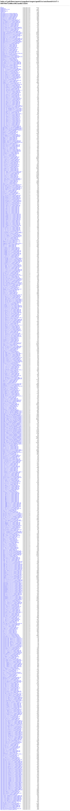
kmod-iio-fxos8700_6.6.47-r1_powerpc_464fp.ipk (10, 262)
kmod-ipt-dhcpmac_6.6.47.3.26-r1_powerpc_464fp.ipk (11, 306)
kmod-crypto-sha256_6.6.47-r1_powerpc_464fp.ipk (10, 120)
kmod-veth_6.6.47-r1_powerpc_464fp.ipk (8, 754)
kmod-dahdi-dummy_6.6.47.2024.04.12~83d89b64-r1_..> (11, 127)
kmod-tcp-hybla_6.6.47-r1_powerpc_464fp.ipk (9, 668)
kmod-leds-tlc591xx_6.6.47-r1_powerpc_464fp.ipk (10, 355)
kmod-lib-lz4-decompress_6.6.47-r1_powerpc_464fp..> (11, 369)
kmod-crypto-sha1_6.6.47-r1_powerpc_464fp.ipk (10, 119)
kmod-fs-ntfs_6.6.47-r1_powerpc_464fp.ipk (9, 177)
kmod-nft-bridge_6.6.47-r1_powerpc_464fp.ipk (9, 479)
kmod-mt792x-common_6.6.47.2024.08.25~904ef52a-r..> (11, 440)
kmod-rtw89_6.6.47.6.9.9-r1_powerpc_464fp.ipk (10, 600)
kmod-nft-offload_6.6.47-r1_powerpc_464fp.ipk (10, 486)
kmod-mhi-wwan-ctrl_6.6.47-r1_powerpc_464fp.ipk (10, 400)
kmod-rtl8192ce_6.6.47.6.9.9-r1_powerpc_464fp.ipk (10, 571)
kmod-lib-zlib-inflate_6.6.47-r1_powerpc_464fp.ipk (11, 378)
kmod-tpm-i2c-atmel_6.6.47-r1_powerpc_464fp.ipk (10, 672)
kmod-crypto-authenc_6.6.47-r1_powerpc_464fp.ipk (10, 86)
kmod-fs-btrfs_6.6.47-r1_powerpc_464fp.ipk (9, 157)
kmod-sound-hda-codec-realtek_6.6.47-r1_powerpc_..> (11, 644)
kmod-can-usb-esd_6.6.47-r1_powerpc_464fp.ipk (10, 76)
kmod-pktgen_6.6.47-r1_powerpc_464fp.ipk (9, 533)
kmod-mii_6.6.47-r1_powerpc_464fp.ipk (8, 402)
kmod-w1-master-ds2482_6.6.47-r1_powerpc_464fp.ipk (11, 795)
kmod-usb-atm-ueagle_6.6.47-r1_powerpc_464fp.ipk (10, 682)
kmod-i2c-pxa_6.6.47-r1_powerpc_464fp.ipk (9, 238)
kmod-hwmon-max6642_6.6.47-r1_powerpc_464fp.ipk (10, 215)
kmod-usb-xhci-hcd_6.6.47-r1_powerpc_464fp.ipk (10, 746)
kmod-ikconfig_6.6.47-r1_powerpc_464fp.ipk (9, 272)
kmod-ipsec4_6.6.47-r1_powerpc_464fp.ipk (9, 292)
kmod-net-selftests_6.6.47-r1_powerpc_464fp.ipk (10, 455)
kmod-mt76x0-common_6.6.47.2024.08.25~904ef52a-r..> (11, 423)
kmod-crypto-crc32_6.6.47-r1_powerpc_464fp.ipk (10, 91)
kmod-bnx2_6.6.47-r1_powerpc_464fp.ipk (8, 58)
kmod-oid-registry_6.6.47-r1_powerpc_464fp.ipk (10, 512)
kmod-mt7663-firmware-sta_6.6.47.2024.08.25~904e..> (11, 419)
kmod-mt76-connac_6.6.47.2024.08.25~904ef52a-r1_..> (11, 410)
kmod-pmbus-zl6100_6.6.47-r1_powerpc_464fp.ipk (10, 535)
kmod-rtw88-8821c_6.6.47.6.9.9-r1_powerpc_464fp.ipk (11, 585)
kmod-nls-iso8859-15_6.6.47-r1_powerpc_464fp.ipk (10, 503)
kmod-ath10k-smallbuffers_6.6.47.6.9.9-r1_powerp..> (11, 33)
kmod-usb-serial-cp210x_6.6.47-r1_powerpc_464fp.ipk (11, 723)
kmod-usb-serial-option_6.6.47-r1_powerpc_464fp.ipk (11, 732)
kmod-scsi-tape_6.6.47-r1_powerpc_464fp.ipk (9, 620)
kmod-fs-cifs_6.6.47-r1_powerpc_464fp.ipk (9, 158)
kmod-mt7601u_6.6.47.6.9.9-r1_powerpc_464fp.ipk (10, 413)
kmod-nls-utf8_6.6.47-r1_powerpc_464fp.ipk (9, 509)
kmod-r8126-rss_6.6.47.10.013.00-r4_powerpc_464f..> (11, 553)
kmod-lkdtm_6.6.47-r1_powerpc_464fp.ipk (8, 381)
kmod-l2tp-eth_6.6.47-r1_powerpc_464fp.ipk (9, 348)
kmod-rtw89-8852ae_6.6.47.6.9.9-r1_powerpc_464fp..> (11, 597)
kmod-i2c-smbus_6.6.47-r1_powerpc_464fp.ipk (9, 239)
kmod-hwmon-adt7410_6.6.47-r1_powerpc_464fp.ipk (10, 197)
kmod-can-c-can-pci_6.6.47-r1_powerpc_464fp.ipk (10, 68)
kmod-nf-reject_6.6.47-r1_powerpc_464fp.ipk (9, 474)
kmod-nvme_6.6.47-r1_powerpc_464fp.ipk (8, 510)
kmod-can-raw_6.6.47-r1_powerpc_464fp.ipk (9, 72)
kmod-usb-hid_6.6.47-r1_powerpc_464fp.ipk (9, 692)
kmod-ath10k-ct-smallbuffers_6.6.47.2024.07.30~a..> (11, 32)
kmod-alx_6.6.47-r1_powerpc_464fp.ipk (8, 18)
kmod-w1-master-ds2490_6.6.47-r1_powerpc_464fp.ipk (11, 796)
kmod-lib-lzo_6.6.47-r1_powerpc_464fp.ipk (9, 372)
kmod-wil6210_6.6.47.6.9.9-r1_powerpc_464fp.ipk (10, 803)
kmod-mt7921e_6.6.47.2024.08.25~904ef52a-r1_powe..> (11, 434)
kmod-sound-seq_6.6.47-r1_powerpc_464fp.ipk (9, 649)
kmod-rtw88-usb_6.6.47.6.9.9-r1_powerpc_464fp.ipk (10, 594)
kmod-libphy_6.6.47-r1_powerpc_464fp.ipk (9, 380)
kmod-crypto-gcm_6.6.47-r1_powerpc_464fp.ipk (9, 100)
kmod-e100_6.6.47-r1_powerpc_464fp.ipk (8, 139)
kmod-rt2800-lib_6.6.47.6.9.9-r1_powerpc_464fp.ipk (11, 563)
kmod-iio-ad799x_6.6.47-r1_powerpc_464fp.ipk (9, 247)
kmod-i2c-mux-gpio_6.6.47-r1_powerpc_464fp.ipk (10, 234)
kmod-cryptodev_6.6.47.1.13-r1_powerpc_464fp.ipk (10, 126)
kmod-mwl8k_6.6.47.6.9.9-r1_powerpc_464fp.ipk (10, 451)
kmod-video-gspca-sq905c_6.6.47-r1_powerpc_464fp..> (11, 783)
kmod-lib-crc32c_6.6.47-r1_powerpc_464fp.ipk (9, 367)
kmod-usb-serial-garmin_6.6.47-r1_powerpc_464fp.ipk (11, 727)
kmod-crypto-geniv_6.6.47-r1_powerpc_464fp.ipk (10, 101)
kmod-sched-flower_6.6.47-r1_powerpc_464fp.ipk (10, 609)
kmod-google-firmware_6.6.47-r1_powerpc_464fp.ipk (10, 184)
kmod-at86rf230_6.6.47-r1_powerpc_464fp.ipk (9, 23)
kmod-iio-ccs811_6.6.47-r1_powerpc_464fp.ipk (9, 255)
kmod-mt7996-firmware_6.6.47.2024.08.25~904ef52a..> (11, 442)
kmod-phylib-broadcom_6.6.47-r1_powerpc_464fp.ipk (10, 529)
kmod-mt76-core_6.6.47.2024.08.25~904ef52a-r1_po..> (11, 411)
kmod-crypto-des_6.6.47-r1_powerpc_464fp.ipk (9, 95)
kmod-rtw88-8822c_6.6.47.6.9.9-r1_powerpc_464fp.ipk (11, 590)
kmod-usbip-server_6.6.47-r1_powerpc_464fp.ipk (10, 751)
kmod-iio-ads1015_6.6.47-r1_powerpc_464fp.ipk (10, 248)
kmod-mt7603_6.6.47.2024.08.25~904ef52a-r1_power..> (11, 414)
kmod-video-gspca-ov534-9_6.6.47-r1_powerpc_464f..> (11, 770)
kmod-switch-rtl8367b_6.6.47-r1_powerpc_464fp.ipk (10, 666)
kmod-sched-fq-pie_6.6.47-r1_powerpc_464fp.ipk (10, 610)
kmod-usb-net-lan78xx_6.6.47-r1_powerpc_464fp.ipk (10, 705)
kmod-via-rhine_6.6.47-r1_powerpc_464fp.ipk (9, 757)
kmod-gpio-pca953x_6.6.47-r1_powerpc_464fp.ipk (10, 188)
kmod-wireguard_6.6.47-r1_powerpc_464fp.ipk (9, 804)
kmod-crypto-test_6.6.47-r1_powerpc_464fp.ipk (10, 122)
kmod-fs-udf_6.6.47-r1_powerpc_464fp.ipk (9, 180)
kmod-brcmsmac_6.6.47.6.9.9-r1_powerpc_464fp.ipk (10, 63)
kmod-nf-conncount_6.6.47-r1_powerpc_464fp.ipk (10, 459)
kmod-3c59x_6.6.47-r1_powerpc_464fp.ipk (8, 13)
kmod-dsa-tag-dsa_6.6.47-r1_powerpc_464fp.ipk (10, 136)
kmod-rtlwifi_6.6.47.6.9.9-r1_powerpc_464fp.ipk (10, 581)
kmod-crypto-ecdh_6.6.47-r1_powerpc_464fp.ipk (10, 97)
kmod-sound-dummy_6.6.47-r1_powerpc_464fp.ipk (10, 636)
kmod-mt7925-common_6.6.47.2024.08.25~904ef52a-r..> (11, 437)
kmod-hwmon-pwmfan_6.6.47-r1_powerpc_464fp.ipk (10, 218)
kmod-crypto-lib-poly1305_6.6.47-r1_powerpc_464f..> (11, 110)
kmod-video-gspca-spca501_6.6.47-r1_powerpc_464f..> (11, 778)
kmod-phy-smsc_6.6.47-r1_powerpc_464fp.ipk (9, 528)
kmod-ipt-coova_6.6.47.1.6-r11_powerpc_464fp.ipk (10, 302)
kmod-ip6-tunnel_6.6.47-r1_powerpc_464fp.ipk (9, 287)
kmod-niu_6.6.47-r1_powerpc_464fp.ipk (8, 490)
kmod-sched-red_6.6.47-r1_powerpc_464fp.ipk (9, 615)
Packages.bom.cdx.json (5, 9)
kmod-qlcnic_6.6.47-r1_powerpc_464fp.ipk (9, 546)
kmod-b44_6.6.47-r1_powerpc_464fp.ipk (8, 52)
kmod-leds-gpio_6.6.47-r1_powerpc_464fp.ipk (9, 351)
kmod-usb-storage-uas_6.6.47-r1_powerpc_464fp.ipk (10, 742)
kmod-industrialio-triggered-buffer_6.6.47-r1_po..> (11, 275)
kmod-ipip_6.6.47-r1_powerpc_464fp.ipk (8, 290)
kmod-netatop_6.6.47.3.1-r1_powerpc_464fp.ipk (10, 456)
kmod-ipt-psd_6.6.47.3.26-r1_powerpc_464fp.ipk (10, 329)
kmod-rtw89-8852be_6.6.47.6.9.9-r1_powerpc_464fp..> (11, 598)
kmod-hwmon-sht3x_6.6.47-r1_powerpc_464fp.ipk (10, 221)
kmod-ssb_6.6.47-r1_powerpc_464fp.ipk (8, 657)
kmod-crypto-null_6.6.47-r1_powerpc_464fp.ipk (10, 115)
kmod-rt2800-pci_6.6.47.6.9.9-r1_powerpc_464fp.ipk (11, 565)
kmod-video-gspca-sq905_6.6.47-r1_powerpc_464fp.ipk (11, 782)
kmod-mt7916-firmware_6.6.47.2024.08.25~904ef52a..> (11, 431)
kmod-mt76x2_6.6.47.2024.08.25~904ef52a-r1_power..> (11, 428)
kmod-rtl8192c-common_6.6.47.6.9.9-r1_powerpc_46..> (11, 570)
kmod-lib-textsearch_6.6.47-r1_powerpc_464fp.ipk (10, 375)
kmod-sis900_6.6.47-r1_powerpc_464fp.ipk (9, 629)
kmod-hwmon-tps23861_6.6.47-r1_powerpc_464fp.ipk (10, 225)
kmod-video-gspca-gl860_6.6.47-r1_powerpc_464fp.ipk (11, 764)
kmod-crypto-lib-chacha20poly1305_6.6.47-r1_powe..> (11, 108)
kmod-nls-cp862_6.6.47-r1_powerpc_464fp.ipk (9, 497)
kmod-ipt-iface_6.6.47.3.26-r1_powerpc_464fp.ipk (10, 311)
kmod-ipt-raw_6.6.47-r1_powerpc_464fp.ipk (9, 332)
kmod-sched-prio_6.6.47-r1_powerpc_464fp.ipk (9, 614)
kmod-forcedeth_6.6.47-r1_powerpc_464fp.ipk (9, 153)
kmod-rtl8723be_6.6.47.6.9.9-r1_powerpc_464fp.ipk (10, 575)
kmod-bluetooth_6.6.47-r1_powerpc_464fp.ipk (9, 57)
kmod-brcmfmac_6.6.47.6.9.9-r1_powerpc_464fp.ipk (10, 62)
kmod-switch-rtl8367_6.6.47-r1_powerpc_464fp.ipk (10, 665)
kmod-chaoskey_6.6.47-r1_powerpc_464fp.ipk (9, 83)
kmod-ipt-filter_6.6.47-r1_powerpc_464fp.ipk (9, 308)
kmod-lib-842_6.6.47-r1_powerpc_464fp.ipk (9, 363)
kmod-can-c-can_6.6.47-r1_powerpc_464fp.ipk (9, 70)
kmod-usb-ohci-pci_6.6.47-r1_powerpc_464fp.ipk (10, 716)
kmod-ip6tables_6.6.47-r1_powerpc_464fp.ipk (9, 289)
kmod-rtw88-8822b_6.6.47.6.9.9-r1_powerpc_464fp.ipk (11, 588)
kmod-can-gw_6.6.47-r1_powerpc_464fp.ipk (9, 71)
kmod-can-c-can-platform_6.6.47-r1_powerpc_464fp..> (11, 69)
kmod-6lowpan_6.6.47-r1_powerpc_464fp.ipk (9, 14)
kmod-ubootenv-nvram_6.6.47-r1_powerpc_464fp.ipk (10, 677)
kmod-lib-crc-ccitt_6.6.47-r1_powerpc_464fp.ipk (10, 364)
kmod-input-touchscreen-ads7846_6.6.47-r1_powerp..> (11, 283)
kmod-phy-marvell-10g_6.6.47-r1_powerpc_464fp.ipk (10, 525)
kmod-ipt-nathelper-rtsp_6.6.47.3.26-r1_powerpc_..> (11, 324)
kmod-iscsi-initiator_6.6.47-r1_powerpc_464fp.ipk (10, 342)
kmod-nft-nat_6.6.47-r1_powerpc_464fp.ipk (9, 484)
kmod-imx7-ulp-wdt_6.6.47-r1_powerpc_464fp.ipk (10, 274)
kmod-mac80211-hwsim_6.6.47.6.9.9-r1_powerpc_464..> (11, 383)
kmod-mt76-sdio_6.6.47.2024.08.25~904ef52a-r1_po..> (11, 412)
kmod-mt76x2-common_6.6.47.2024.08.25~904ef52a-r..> (11, 427)
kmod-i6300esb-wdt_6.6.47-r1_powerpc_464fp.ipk (10, 241)
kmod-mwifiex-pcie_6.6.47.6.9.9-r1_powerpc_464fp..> (11, 449)
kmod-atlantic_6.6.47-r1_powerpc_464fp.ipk (9, 47)
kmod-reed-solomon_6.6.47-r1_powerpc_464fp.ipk (10, 558)
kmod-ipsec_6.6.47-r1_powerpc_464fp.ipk (8, 293)
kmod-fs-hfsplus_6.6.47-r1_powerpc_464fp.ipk (9, 165)
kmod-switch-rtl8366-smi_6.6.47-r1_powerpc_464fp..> (11, 663)
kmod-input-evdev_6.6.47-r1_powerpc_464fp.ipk (10, 277)
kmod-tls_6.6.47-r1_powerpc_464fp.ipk (8, 671)
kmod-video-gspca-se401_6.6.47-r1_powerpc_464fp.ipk (11, 774)
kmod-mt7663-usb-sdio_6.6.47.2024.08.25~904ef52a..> (11, 420)
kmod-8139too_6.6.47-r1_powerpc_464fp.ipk (9, 15)
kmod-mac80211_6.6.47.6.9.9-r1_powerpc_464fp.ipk (10, 384)
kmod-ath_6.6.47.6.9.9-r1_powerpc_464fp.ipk (9, 43)
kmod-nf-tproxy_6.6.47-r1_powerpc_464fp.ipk (9, 475)
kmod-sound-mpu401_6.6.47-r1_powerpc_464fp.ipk (10, 648)
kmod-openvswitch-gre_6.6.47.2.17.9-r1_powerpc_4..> (11, 514)
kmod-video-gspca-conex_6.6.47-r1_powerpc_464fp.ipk (11, 761)
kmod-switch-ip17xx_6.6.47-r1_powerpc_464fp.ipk (10, 661)
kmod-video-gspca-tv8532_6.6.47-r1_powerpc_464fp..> (11, 788)
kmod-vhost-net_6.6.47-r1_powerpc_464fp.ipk (9, 755)
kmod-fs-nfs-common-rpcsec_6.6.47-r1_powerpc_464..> (11, 171)
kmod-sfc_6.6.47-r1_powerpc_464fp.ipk (8, 625)
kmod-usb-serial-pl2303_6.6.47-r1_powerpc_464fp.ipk (11, 734)
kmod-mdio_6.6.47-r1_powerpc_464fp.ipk (8, 396)
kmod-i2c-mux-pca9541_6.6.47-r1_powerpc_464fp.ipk (10, 235)
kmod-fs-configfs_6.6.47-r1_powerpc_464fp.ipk (10, 159)
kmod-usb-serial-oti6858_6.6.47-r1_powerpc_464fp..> (11, 733)
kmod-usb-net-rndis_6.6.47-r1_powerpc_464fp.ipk (10, 709)
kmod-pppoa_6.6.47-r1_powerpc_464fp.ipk (8, 538)
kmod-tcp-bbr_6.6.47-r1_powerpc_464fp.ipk (9, 667)
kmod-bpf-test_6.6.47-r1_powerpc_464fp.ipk (9, 60)
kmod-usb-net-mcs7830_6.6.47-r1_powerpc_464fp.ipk (10, 706)
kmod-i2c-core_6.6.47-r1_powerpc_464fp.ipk (9, 231)
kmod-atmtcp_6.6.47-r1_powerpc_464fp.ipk (9, 49)
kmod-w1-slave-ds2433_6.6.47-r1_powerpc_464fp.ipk (10, 799)
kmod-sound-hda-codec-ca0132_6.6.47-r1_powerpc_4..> (11, 639)
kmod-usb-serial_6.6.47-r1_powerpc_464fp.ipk (9, 740)
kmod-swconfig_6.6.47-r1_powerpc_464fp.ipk (9, 658)
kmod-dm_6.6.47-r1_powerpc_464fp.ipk (8, 133)
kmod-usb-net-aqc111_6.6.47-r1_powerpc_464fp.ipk (10, 694)
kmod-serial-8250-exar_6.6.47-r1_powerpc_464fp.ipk (11, 623)
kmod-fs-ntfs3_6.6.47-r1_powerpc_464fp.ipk (9, 176)
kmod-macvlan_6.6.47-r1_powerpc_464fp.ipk (9, 387)
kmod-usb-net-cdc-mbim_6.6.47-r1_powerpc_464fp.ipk (11, 698)
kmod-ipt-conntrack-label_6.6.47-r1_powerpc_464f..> (11, 301)
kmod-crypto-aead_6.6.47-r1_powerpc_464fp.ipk (10, 85)
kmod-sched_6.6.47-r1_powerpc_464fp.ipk (8, 616)
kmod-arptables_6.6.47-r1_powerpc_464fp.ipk (9, 20)
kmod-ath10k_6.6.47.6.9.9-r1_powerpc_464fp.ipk (10, 34)
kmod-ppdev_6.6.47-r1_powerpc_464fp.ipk (8, 536)
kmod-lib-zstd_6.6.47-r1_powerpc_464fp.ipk (9, 379)
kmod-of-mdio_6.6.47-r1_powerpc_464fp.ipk (9, 511)
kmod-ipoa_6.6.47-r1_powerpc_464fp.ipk (8, 291)
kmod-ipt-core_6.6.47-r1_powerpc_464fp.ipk (9, 303)
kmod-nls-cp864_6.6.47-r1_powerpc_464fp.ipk (9, 498)
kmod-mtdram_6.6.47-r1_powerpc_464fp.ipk (9, 445)
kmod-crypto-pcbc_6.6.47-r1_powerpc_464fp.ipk (10, 116)
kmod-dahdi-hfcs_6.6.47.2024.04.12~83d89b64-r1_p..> (11, 129)
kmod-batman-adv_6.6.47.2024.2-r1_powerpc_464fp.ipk (11, 53)
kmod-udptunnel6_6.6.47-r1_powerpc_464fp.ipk (9, 678)
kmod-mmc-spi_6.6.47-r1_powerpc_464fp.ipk (9, 406)
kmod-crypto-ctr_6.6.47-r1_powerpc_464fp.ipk (9, 93)
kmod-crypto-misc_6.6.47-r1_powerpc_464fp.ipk (10, 114)
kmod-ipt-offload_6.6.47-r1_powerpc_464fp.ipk (10, 327)
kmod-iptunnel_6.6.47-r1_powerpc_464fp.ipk (9, 341)
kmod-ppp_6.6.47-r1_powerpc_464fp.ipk (8, 537)
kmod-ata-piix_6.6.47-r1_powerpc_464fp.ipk (9, 28)
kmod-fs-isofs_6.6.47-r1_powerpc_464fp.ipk (9, 166)
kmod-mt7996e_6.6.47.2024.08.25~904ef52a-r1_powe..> (11, 443)
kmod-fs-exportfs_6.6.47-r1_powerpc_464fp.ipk (10, 161)
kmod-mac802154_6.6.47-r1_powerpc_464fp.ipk (9, 385)
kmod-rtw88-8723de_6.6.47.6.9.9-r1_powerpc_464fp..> (11, 583)
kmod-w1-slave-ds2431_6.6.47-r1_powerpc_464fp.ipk (10, 798)
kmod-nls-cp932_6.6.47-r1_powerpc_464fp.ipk (9, 500)
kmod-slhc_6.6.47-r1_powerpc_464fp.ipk (8, 632)
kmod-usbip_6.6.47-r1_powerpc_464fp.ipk (8, 752)
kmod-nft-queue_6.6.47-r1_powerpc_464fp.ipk (9, 487)
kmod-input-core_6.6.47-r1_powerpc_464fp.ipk (9, 276)
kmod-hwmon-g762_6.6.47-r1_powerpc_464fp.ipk (9, 202)
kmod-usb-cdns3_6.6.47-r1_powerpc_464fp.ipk (9, 684)
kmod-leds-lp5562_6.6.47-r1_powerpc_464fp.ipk (10, 352)
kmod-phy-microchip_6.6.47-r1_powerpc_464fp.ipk (10, 527)
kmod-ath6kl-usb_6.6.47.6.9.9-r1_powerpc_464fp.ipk (11, 39)
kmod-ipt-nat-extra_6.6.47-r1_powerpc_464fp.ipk (10, 322)
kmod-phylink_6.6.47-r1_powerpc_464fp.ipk (9, 530)
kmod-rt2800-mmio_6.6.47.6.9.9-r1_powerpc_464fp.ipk (11, 564)
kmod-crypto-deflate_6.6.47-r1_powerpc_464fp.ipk (10, 94)
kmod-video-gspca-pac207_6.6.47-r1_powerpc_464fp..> (11, 771)
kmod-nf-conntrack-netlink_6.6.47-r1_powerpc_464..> (11, 460)
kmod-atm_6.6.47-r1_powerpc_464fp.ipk (8, 48)
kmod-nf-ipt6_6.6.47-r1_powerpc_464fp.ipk (9, 464)
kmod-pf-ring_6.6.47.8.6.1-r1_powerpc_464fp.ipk (10, 519)
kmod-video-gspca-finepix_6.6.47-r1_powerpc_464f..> (11, 763)
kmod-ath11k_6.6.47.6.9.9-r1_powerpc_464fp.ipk (10, 36)
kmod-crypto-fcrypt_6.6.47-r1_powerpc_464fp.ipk (10, 99)
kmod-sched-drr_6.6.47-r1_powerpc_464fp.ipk (9, 608)
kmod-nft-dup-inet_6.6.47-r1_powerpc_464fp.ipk (10, 483)
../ (1, 6)
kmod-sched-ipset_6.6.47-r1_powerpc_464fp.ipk (10, 611)
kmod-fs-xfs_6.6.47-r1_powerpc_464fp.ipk (9, 182)
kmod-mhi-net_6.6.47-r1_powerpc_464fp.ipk (9, 399)
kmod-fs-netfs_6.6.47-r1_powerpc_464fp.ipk (9, 170)
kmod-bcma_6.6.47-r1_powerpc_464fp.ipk (8, 54)
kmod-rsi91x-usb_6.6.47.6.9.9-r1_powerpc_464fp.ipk (11, 562)
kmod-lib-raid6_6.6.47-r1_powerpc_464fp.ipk (9, 374)
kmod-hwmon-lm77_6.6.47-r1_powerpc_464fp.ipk (9, 210)
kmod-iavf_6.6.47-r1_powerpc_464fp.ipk (8, 242)
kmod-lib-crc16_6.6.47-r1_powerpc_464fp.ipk (9, 366)
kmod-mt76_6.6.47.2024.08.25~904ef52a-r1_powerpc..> (11, 422)
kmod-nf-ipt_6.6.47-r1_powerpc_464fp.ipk (9, 465)
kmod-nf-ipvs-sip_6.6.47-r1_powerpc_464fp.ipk (10, 466)
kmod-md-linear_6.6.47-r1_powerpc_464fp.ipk (9, 388)
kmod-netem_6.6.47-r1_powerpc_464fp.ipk (8, 457)
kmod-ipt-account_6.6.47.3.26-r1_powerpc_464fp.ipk (11, 294)
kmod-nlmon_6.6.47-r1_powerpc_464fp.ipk (8, 491)
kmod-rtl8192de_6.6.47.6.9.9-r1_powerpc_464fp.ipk (10, 572)
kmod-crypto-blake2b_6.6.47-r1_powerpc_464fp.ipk (10, 87)
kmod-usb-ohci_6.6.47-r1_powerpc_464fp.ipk (9, 717)
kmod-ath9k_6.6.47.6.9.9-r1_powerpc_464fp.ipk (10, 42)
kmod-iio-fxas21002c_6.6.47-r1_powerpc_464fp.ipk (10, 259)
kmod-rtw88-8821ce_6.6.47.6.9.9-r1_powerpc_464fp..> (11, 586)
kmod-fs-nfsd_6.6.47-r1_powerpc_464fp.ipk (9, 175)
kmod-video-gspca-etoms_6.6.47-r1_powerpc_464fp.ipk (11, 762)
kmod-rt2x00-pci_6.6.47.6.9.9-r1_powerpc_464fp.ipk (11, 568)
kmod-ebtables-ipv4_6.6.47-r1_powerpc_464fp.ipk (10, 140)
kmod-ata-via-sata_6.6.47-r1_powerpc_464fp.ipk (10, 31)
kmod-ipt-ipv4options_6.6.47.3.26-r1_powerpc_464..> (11, 317)
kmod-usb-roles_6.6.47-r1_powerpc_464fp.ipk (9, 719)
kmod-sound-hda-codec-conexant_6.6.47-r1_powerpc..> (11, 642)
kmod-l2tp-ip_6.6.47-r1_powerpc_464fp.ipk (9, 349)
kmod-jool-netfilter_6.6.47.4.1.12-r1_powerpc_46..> (11, 346)
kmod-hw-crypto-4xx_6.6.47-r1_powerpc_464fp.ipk (10, 195)
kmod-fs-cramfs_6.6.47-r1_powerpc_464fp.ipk (9, 160)
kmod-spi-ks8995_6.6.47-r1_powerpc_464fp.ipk (9, 656)
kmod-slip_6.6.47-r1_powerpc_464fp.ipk (8, 633)
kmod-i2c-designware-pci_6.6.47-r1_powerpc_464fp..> (11, 232)
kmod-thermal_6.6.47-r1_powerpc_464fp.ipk (9, 670)
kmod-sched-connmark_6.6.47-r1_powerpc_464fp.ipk (10, 606)
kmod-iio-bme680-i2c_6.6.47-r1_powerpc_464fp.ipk (10, 250)
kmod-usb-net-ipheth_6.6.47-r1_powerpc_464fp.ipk (10, 703)
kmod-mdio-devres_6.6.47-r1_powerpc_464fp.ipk (10, 394)
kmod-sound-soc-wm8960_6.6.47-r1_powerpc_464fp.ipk (11, 652)
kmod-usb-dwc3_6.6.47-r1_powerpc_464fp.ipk (9, 689)
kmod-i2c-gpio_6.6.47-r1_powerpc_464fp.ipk (9, 233)
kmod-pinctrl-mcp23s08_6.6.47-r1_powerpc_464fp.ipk (11, 532)
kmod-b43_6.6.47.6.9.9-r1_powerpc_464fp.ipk (9, 51)
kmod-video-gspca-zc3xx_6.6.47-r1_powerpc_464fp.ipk (11, 789)
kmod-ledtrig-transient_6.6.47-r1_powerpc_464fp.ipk (11, 361)
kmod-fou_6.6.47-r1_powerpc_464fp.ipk (8, 155)
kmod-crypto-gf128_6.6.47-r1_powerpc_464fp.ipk (10, 102)
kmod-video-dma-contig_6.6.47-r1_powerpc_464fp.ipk (11, 759)
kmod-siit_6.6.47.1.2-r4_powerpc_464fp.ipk (9, 627)
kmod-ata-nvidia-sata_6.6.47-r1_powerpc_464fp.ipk (10, 27)
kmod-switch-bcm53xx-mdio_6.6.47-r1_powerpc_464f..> (11, 660)
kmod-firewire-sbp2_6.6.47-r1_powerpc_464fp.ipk (10, 151)
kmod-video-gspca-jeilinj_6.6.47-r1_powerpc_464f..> (11, 765)
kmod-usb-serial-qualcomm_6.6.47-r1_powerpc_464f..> (11, 735)
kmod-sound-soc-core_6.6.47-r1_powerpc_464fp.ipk (10, 651)
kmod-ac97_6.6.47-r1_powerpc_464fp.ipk (8, 17)
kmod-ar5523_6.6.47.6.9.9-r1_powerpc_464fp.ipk (10, 19)
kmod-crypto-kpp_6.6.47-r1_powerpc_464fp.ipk (9, 107)
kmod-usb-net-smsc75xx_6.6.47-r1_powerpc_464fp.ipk (11, 713)
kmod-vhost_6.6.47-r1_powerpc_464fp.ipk (8, 756)
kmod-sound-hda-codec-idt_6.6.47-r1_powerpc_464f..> (11, 643)
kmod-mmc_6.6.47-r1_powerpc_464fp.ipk (8, 407)
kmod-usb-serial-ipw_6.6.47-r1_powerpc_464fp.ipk (10, 728)
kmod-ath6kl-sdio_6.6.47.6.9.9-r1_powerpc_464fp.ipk (11, 38)
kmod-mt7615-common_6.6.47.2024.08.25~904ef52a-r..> (11, 415)
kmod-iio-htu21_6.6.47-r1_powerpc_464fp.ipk (9, 263)
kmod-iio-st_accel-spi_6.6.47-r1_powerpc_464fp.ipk (11, 270)
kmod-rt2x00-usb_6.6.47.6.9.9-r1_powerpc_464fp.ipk (11, 569)
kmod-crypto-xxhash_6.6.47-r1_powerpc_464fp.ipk (10, 125)
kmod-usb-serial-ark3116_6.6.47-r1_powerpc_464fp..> (11, 720)
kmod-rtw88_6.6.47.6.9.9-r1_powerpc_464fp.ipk (10, 595)
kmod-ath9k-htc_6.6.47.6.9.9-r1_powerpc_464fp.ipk (10, 41)
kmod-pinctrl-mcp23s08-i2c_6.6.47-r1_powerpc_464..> (11, 531)
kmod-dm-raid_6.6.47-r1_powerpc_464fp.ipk (9, 131)
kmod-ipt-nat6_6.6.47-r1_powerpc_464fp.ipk (9, 323)
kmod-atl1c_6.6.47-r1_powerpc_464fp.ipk (8, 45)
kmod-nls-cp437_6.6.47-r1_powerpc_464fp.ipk (9, 494)
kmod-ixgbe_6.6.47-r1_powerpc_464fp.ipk (8, 344)
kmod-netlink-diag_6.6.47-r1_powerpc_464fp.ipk (10, 458)
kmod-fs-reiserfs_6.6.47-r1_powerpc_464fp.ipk (10, 178)
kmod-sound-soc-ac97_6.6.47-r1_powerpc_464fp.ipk (10, 650)
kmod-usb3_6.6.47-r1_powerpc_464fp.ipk (8, 749)
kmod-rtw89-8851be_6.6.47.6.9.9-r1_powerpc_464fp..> (11, 596)
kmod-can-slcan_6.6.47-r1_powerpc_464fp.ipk (9, 73)
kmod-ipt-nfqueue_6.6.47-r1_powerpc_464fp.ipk (10, 326)
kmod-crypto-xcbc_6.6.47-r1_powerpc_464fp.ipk (10, 124)
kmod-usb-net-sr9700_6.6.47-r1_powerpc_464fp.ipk (10, 714)
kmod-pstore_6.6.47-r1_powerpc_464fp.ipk (9, 545)
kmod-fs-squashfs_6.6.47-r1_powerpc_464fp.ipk (10, 179)
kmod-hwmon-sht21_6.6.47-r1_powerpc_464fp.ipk (10, 220)
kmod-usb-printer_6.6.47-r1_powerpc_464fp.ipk (10, 718)
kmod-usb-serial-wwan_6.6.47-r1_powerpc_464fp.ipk (10, 739)
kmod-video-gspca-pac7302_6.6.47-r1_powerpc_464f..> (11, 772)
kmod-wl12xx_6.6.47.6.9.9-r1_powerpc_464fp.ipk (10, 805)
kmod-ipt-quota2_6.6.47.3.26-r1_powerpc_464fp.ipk (10, 330)
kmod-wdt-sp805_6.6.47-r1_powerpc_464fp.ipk (9, 802)
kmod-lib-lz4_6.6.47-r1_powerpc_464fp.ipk (9, 370)
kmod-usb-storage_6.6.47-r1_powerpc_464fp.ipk (10, 743)
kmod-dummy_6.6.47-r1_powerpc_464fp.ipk (8, 137)
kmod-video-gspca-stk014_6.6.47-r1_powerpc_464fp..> (11, 784)
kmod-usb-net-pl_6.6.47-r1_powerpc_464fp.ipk (9, 708)
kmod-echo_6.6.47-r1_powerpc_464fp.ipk (8, 143)
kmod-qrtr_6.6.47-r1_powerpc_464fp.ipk (8, 549)
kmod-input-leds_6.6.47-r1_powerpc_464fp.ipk (9, 281)
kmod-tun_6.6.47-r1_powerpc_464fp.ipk (8, 676)
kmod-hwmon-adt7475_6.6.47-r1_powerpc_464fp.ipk (10, 198)
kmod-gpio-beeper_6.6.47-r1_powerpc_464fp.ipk (10, 185)
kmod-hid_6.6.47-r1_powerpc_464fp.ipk (8, 194)
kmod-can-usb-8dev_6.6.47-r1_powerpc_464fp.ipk (10, 74)
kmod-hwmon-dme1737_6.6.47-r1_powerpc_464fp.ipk (10, 200)
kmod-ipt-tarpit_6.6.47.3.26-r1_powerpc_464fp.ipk (10, 336)
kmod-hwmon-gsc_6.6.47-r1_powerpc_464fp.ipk (9, 204)
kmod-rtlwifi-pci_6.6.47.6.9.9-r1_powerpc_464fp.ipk (11, 580)
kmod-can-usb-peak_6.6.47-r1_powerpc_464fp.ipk (10, 77)
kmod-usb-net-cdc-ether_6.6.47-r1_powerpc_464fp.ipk (11, 697)
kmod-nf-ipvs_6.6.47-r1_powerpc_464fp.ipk (9, 467)
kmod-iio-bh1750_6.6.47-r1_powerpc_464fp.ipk (9, 249)
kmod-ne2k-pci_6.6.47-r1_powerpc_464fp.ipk (9, 454)
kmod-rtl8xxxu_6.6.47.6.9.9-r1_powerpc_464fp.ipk (10, 578)
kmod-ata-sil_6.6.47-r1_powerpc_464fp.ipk (9, 30)
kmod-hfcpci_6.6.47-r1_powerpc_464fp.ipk (9, 192)
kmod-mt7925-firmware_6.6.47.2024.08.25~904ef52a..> (11, 438)
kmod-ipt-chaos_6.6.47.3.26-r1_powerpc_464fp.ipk (10, 296)
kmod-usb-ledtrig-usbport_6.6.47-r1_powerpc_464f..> (11, 693)
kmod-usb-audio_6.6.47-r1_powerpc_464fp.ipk (9, 683)
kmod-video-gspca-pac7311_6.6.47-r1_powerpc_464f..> (11, 773)
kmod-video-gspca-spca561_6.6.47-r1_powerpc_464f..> (11, 781)
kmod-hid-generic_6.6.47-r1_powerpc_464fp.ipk (10, 193)
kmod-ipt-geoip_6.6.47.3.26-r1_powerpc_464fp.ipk (10, 310)
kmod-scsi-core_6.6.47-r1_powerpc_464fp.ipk (9, 618)
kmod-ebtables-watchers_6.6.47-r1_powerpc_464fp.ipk (11, 142)
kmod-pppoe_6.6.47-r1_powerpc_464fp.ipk (8, 539)
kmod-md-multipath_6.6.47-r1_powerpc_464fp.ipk (10, 390)
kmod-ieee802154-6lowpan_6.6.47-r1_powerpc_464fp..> (11, 243)
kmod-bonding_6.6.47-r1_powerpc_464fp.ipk (9, 59)
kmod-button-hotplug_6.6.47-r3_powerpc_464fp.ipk (10, 66)
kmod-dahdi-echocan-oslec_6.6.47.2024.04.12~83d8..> (11, 128)
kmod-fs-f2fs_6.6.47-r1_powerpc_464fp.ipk (9, 163)
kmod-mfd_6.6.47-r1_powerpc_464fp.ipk (8, 397)
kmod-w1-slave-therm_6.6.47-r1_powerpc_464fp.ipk (10, 801)
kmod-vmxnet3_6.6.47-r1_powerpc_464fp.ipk (9, 793)
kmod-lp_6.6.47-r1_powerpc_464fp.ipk (8, 382)
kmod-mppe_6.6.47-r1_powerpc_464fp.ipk (8, 408)
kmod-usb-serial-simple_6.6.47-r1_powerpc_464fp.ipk (11, 736)
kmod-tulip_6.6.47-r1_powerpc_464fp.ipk (8, 675)
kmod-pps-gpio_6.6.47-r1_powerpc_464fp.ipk (9, 541)
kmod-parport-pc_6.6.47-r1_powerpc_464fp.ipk (9, 518)
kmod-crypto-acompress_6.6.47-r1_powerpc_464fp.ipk (11, 84)
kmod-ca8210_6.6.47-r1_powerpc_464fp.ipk (9, 67)
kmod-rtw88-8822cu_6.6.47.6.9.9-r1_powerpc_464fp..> (11, 592)
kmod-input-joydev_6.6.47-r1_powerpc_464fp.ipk (10, 280)
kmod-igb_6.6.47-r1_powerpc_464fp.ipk (8, 245)
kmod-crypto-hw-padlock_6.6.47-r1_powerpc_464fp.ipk (11, 106)
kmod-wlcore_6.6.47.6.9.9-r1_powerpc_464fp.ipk (10, 806)
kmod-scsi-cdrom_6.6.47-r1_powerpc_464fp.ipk (9, 617)
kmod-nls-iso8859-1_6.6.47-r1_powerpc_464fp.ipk (10, 504)
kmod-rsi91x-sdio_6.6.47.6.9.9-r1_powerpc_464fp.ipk (11, 561)
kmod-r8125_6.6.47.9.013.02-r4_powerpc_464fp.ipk (10, 552)
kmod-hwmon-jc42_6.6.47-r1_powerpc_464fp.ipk (9, 207)
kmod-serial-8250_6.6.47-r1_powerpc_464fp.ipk (10, 624)
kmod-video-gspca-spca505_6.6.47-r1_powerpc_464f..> (11, 779)
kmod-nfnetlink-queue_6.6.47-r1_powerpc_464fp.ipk (10, 477)
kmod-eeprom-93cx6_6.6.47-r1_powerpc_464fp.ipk (10, 144)
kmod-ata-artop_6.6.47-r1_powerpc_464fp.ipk (9, 24)
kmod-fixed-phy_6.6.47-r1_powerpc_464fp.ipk (9, 152)
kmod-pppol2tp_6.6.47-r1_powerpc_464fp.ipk (9, 540)
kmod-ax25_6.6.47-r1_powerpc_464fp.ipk (8, 50)
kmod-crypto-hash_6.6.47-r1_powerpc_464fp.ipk (10, 103)
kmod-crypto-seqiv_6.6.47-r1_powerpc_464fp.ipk (10, 118)
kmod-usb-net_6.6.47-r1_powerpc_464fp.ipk (9, 715)
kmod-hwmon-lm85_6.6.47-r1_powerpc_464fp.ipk (9, 211)
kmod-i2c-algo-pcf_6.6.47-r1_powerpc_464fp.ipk (10, 229)
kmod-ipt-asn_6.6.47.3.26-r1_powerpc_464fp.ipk (10, 295)
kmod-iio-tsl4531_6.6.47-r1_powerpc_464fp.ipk (10, 271)
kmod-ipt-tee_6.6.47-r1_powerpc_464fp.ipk (9, 337)
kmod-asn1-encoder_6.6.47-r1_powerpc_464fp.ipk (10, 22)
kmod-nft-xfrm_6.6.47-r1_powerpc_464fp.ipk (9, 489)
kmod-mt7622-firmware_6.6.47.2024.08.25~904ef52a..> (11, 417)
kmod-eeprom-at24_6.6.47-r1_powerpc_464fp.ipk (10, 145)
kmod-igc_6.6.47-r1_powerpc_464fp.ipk (8, 246)
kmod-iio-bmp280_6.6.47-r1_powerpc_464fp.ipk (9, 254)
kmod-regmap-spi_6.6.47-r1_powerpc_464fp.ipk (9, 560)
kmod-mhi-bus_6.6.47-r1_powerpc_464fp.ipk (9, 398)
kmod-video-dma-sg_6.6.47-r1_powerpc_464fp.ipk (10, 760)
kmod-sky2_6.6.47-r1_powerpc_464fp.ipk (8, 631)
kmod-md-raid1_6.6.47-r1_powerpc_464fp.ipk (9, 392)
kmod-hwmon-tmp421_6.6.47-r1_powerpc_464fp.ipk (10, 224)
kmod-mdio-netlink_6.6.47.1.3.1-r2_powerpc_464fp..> (11, 395)
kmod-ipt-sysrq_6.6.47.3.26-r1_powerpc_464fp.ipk (10, 335)
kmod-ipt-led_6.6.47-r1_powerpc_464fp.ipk (9, 318)
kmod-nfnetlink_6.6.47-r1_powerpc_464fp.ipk (9, 478)
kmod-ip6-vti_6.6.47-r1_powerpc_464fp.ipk (9, 288)
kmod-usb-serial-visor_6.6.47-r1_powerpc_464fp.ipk (11, 738)
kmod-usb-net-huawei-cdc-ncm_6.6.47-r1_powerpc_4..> (11, 702)
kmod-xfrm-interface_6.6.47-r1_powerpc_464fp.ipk (10, 808)
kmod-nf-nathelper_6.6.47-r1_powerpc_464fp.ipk (10, 472)
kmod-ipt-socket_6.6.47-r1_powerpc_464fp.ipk (9, 334)
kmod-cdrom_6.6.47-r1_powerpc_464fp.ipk (8, 81)
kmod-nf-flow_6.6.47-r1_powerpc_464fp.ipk (9, 463)
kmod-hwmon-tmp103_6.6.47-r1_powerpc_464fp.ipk (10, 223)
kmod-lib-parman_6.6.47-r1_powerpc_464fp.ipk (9, 373)
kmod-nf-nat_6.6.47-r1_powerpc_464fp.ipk (9, 470)
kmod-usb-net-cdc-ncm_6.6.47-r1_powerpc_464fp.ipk (10, 699)
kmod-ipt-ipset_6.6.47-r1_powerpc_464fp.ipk (9, 316)
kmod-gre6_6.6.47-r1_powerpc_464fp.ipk (8, 190)
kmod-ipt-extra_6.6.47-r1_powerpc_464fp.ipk (9, 307)
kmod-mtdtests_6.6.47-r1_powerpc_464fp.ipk (9, 446)
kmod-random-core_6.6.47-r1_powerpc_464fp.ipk (10, 557)
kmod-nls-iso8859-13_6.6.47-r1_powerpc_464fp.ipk (10, 502)
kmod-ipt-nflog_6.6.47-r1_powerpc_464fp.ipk (9, 325)
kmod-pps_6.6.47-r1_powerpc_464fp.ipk (8, 543)
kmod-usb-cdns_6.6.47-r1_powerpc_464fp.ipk (9, 685)
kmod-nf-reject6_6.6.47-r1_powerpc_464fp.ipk (9, 473)
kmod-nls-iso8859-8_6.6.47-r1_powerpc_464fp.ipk (10, 506)
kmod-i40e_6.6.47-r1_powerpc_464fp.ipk (8, 240)
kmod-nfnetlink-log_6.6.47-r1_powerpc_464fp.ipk (10, 476)
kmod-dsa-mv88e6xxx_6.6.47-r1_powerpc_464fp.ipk (10, 135)
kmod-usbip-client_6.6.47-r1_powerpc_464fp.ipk (10, 750)
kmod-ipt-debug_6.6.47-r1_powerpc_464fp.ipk (9, 304)
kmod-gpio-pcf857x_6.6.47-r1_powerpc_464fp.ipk (10, 189)
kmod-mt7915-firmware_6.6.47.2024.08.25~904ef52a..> (11, 430)
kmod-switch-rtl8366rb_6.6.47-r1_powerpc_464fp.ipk (11, 664)
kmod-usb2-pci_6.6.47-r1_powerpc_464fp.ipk (9, 748)
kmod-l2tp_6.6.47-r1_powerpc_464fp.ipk (8, 350)
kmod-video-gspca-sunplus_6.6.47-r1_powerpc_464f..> (11, 786)
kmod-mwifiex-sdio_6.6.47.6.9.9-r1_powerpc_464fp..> (11, 450)
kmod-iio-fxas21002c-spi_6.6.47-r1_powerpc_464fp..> (11, 258)
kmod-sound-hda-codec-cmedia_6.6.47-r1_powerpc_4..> (11, 641)
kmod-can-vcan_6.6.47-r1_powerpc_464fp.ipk (9, 78)
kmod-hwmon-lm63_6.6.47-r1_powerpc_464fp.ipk (9, 208)
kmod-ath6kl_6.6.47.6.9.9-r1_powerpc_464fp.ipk (10, 40)
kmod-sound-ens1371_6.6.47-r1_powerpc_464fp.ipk (10, 637)
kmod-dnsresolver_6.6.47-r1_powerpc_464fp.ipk (10, 134)
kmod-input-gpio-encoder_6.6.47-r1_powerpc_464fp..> (11, 278)
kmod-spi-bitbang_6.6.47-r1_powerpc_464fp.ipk (10, 654)
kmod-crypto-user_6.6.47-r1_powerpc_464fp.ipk (10, 123)
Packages (2, 7)
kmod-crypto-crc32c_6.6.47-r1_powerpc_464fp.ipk (10, 92)
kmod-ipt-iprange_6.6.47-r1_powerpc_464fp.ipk (10, 315)
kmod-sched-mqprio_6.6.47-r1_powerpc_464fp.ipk (10, 612)
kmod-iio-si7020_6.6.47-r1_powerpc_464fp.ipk (9, 267)
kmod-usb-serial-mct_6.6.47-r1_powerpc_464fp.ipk (10, 730)
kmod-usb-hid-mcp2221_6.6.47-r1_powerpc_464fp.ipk (10, 691)
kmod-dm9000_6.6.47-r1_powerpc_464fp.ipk (9, 132)
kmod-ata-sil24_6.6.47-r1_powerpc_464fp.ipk (9, 29)
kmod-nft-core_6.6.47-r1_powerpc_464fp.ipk (9, 482)
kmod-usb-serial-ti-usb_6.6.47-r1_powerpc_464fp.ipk (11, 737)
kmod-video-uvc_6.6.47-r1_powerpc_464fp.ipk (9, 792)
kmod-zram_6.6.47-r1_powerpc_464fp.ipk (8, 809)
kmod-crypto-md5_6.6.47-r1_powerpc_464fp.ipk (9, 112)
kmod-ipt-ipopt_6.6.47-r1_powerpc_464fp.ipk (9, 313)
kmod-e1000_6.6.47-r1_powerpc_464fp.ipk (8, 138)
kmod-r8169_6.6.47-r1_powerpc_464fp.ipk (8, 555)
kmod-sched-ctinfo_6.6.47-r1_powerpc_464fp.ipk (10, 607)
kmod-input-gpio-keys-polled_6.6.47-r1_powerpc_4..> (11, 279)
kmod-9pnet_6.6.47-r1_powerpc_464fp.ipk (8, 16)
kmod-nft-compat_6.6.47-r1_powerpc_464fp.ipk (9, 480)
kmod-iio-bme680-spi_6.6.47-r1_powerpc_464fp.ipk (10, 251)
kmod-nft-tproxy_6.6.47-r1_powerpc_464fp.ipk (9, 488)
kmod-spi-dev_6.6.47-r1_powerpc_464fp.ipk (9, 655)
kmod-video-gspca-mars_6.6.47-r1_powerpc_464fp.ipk (11, 767)
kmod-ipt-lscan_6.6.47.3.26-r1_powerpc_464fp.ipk (10, 320)
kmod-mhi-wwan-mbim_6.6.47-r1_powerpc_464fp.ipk (10, 401)
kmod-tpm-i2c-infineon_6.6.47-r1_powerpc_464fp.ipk (11, 673)
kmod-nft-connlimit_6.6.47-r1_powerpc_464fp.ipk (10, 481)
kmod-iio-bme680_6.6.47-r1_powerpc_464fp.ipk (9, 252)
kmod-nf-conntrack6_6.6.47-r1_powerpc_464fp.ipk (10, 461)
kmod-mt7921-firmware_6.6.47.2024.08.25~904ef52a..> (11, 433)
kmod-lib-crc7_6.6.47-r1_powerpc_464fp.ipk (9, 368)
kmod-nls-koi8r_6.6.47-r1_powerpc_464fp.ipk (9, 507)
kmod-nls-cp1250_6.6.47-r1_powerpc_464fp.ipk (9, 492)
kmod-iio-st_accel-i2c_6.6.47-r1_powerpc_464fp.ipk (11, 269)
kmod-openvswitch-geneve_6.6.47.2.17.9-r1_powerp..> (11, 513)
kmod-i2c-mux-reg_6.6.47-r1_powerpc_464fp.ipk (10, 236)
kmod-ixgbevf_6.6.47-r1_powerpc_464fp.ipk (9, 345)
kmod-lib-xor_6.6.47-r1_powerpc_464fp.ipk (9, 376)
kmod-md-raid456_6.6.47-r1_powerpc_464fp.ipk (9, 393)
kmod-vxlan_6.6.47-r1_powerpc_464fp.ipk (8, 794)
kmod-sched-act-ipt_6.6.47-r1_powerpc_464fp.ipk (10, 601)
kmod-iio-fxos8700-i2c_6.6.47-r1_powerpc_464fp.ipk (11, 260)
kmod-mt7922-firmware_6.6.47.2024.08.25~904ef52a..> (11, 436)
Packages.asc (3, 8)
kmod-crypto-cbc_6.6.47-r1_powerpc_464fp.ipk (9, 88)
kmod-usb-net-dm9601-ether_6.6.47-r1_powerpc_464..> (11, 700)
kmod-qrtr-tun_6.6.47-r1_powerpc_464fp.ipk (9, 548)
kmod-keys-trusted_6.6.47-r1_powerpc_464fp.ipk (10, 347)
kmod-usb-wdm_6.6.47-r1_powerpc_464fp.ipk (9, 745)
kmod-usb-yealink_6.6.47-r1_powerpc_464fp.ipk (10, 747)
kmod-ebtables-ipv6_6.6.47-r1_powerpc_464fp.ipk (10, 141)
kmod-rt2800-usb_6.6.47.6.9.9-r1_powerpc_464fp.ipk (11, 566)
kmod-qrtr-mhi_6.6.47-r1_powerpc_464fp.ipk (9, 547)
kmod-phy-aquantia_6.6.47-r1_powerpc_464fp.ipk (10, 522)
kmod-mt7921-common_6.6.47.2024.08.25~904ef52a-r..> (11, 432)
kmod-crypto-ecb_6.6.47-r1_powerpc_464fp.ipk (9, 96)
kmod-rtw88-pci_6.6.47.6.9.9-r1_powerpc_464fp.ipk (10, 593)
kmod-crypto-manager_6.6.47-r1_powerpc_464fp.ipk (10, 111)
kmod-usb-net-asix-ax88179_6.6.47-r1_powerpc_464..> (11, 695)
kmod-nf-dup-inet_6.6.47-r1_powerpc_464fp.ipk (10, 462)
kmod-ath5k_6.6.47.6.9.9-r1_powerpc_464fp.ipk (10, 37)
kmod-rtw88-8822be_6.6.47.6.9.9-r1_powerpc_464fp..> (11, 589)
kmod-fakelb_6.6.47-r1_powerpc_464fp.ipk (9, 148)
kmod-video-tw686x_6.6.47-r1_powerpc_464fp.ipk (10, 791)
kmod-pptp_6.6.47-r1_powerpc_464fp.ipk (8, 544)
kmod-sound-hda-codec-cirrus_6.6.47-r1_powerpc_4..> (11, 640)
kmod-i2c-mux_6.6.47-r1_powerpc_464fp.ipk (9, 237)
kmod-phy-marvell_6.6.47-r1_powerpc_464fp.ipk (10, 526)
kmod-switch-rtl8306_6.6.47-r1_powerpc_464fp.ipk (10, 662)
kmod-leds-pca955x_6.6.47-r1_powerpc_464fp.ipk (10, 354)
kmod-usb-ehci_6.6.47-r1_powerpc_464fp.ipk (9, 690)
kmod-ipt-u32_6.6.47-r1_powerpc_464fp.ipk (9, 338)
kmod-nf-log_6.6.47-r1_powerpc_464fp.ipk (9, 469)
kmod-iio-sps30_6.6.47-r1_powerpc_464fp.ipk (9, 268)
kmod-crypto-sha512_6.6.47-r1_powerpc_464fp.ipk (10, 121)
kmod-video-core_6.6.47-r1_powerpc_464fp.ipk (9, 758)
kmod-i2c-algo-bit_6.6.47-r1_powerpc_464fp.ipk (10, 227)
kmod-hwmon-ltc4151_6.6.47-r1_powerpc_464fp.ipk (10, 214)
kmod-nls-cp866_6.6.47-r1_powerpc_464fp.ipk (9, 499)
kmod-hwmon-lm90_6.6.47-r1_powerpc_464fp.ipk (9, 212)
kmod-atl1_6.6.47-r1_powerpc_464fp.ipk (8, 44)
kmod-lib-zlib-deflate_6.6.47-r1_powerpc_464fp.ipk (11, 377)
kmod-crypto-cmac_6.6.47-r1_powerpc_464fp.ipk (10, 90)
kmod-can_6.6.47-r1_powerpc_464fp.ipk (8, 79)
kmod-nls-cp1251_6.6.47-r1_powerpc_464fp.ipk (9, 493)
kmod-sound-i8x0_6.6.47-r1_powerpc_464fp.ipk (9, 647)
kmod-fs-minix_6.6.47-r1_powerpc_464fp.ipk (9, 169)
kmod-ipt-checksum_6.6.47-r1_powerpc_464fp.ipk (10, 297)
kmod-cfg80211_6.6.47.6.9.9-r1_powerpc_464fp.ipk (10, 82)
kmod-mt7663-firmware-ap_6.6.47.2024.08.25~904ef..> (11, 418)
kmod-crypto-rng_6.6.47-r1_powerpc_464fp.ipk (9, 117)
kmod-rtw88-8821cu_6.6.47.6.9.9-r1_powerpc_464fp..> (11, 587)
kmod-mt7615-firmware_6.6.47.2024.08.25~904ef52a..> (11, 416)
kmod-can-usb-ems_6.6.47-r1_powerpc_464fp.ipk (10, 75)
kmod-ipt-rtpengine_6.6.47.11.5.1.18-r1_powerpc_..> (11, 333)
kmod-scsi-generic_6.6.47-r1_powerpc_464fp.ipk (10, 619)
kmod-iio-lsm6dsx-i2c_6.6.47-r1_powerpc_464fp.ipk (10, 265)
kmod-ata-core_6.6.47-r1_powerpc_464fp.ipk (9, 25)
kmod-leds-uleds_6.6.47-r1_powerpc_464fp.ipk (9, 356)
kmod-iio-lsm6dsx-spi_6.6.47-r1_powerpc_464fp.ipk (10, 266)
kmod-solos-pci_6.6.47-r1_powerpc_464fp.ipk (9, 634)
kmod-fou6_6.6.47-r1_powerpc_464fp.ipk (8, 154)
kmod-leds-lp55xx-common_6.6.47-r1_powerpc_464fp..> (11, 353)
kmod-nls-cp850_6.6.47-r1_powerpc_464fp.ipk (9, 496)
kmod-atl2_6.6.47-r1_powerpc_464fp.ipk (8, 46)
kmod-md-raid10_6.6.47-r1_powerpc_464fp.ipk (9, 391)
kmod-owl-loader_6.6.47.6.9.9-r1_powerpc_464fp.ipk (11, 517)
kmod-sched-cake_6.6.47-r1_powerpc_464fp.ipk (9, 605)
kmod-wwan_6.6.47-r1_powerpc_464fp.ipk (8, 807)
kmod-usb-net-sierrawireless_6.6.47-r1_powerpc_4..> (11, 712)
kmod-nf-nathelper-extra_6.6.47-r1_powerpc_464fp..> (11, 471)
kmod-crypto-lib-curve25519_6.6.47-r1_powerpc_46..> (11, 109)
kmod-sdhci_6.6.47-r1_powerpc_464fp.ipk (8, 622)
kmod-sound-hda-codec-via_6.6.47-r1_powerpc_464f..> (11, 646)
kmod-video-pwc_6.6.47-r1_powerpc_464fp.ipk (9, 790)
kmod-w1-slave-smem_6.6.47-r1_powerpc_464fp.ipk (10, 800)
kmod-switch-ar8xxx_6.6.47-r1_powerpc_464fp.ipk (10, 659)
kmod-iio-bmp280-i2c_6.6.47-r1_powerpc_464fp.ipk (10, 253)
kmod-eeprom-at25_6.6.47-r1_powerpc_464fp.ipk (10, 146)
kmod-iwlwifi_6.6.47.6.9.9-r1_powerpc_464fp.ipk (10, 343)
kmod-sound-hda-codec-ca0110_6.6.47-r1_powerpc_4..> (11, 638)
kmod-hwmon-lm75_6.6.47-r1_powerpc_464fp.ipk (9, 209)
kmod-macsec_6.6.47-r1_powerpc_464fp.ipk (9, 386)
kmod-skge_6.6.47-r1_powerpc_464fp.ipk (8, 630)
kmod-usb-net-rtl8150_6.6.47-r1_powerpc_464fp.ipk (10, 710)
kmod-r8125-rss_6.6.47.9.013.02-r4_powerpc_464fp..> (11, 551)
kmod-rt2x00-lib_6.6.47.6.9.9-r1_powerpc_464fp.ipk (11, 567)
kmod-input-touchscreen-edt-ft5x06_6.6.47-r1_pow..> (11, 284)
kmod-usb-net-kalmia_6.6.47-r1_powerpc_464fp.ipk (10, 704)
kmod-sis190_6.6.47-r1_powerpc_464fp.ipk (9, 628)
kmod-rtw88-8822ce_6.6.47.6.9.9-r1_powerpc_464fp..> (11, 591)
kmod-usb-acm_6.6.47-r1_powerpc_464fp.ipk (9, 679)
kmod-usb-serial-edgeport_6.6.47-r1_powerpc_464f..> (11, 726)
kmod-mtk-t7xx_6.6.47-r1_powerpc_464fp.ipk (9, 447)
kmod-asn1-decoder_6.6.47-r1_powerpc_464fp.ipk (10, 21)
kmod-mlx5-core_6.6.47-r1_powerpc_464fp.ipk (9, 404)
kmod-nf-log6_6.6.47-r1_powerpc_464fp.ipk (9, 468)
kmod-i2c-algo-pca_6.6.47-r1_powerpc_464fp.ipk (10, 228)
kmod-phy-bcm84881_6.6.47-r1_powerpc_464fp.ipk (10, 523)
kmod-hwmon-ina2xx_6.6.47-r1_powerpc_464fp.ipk (10, 205)
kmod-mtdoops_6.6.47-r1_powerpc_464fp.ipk (9, 444)
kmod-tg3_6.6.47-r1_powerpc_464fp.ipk (8, 669)
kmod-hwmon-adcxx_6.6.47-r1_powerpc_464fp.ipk (10, 196)
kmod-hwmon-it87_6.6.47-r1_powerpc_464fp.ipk (9, 206)
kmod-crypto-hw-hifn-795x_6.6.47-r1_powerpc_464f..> (11, 105)
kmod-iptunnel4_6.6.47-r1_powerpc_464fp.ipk (9, 339)
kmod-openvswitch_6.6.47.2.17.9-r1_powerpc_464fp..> (11, 515)
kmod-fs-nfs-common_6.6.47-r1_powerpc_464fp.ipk (10, 172)
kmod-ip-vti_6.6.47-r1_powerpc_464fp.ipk (9, 286)
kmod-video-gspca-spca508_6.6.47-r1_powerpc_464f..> (11, 780)
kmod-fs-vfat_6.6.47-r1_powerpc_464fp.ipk (9, 181)
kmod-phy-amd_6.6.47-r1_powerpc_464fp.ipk (9, 521)
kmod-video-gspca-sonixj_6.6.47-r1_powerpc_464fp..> (11, 776)
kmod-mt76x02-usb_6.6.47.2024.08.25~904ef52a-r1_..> (11, 425)
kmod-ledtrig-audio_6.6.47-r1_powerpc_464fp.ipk (10, 358)
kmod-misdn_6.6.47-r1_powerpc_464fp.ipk (8, 403)
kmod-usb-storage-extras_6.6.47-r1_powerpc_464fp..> (11, 741)
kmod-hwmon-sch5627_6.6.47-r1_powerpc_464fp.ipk (10, 219)
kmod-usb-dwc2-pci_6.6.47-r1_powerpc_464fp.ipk (10, 687)
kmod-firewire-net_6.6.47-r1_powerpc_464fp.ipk (10, 149)
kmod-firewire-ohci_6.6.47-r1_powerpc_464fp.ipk (10, 150)
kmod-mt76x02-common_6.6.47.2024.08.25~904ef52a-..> (11, 424)
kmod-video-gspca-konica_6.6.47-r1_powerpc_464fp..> (11, 766)
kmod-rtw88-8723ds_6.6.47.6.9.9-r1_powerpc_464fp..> (11, 584)
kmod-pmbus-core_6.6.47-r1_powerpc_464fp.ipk (9, 534)
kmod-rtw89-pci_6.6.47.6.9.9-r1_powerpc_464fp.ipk (10, 599)
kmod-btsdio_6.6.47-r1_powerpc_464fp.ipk (9, 65)
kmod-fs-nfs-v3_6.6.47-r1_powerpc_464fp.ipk (9, 173)
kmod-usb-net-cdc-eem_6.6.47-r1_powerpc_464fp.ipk (10, 696)
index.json (2, 12)
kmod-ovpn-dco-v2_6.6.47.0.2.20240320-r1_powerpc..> (11, 516)
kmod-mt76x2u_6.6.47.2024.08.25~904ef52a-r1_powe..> (11, 429)
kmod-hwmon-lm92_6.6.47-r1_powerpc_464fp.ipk (9, 213)
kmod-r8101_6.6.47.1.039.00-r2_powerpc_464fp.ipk (10, 550)
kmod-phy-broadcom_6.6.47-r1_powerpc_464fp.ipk (10, 524)
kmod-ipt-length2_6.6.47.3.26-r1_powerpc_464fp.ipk (11, 319)
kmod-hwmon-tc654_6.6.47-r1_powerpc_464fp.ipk (10, 222)
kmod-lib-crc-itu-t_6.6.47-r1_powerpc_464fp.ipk (10, 365)
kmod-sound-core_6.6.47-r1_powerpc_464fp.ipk (9, 635)
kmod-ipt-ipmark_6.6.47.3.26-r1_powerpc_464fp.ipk (10, 312)
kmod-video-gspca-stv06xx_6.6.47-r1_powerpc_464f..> (11, 785)
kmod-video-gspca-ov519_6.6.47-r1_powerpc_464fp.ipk (11, 769)
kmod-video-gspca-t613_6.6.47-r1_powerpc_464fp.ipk (11, 787)
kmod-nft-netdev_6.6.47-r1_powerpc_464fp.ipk (9, 485)
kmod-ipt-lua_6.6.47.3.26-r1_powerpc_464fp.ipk (10, 321)
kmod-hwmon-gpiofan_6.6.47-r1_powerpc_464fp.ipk (10, 203)
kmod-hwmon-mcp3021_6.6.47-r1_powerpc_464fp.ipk (10, 217)
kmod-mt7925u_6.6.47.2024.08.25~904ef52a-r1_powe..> (11, 439)
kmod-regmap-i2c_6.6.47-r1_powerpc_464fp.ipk (9, 559)
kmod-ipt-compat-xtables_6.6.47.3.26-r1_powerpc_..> (11, 298)
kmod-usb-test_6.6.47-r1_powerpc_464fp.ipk (9, 744)
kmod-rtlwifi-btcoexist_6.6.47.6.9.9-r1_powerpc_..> (11, 579)
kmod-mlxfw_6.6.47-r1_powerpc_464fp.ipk (8, 405)
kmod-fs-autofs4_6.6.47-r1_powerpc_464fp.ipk (9, 156)
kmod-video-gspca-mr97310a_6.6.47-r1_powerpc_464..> (11, 768)
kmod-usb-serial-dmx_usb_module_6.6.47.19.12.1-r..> (11, 725)
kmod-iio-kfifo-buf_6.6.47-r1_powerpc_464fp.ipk (10, 264)
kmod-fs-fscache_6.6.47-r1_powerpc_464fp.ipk (9, 164)
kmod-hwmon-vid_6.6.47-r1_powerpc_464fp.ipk (9, 226)
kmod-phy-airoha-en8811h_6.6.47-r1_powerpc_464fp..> (11, 520)
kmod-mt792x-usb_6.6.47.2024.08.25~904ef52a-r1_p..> (11, 441)
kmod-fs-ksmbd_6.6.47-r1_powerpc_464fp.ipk (9, 168)
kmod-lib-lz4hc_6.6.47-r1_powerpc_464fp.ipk (9, 371)
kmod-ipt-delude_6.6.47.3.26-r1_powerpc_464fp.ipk (10, 305)
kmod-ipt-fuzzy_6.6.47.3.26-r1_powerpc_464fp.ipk (10, 309)
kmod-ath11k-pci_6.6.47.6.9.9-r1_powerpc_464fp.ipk (11, 35)
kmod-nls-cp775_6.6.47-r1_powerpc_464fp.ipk (9, 495)
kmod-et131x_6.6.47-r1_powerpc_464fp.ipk (9, 147)
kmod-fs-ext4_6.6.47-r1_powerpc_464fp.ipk (9, 162)
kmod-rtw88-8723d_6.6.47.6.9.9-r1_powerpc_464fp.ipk (11, 582)
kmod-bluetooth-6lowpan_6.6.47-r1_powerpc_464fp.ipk (11, 56)
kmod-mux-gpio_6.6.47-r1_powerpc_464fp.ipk (9, 448)
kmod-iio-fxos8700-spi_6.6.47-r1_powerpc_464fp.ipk (11, 261)
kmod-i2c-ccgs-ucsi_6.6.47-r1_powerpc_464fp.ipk (10, 230)
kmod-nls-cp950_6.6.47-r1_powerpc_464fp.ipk (9, 501)
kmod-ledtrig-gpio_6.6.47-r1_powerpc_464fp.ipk (10, 359)
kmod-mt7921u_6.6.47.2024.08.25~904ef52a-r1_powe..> (11, 435)
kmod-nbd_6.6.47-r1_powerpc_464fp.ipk (8, 453)
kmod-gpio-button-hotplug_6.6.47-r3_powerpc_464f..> (11, 186)
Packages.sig (3, 11)
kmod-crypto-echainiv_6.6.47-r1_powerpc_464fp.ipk (10, 98)
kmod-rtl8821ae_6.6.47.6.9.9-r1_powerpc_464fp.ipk (10, 577)
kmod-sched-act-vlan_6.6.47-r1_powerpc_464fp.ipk (10, 603)
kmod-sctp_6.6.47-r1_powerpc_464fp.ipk (8, 621)
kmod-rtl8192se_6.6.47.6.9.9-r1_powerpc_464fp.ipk (10, 573)
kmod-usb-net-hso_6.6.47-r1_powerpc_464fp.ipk (10, 701)
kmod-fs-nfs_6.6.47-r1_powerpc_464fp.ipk (9, 174)
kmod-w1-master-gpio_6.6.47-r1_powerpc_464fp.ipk (10, 797)
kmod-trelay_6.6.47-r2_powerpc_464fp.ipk (9, 674)
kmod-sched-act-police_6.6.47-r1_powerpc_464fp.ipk (11, 602)
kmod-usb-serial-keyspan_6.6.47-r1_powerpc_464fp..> (11, 729)
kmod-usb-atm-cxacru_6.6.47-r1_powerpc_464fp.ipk (10, 680)
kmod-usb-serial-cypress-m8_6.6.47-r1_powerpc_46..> (11, 724)
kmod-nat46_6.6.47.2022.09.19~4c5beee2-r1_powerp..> (11, 452)
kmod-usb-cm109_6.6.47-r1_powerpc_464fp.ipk (9, 686)
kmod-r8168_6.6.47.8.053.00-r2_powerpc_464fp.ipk (10, 554)
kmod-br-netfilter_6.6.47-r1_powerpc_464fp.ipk (10, 61)
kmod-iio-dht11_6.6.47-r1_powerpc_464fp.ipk (9, 257)
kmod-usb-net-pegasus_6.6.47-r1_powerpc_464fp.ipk (10, 707)
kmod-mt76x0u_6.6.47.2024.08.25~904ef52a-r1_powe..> (11, 426)
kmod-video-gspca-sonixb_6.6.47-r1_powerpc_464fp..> (11, 775)
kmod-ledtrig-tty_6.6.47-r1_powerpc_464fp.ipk (10, 362)
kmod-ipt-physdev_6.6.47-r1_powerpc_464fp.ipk (10, 328)
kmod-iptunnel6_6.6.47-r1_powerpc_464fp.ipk (9, 340)
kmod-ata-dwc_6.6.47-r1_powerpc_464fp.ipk (9, 26)
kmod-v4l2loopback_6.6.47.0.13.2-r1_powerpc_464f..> (11, 753)
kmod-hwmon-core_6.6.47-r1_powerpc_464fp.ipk (9, 199)
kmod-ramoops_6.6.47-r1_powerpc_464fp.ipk (9, 556)
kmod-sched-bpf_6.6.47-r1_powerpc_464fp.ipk (9, 604)
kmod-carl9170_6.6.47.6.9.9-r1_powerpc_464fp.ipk (10, 80)
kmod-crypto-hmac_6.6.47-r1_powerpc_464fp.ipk (10, 104)
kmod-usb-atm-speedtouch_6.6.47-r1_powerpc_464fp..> (11, 681)
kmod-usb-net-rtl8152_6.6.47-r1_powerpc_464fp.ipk (10, 711)
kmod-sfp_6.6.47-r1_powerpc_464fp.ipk (8, 626)
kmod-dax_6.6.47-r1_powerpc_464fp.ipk (8, 130)
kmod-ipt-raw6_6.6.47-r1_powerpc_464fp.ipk (9, 331)
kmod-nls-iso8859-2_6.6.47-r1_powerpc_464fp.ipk (10, 505)
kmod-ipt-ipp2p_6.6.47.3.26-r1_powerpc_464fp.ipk (10, 314)
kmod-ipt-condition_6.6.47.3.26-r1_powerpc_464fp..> (11, 299)
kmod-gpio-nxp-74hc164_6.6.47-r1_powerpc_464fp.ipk (11, 187)
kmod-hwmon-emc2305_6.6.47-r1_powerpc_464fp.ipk (10, 201)
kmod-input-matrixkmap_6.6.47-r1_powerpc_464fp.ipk (11, 282)
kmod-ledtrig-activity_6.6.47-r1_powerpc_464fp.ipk (11, 357)
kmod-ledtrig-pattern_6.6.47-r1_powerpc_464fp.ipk (10, 360)
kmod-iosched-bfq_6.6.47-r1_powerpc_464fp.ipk (10, 285)
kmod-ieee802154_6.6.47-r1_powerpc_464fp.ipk (9, 244)
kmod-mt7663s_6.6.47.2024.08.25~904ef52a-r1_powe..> (11, 421)
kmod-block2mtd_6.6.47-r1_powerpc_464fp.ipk (9, 55)
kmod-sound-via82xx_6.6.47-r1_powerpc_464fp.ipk (10, 653)
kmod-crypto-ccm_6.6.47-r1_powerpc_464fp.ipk (9, 89)
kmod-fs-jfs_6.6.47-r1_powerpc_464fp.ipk (9, 167)
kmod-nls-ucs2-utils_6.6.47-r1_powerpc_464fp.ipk (10, 508)
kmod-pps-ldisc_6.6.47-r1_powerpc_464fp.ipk (9, 542)
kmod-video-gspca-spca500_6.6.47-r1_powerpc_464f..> (11, 777)
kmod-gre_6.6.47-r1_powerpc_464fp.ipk (8, 191)
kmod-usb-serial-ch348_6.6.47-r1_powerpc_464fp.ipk (11, 722)
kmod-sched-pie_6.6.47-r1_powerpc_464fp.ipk (9, 613)
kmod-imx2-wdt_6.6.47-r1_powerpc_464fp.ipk (9, 273)
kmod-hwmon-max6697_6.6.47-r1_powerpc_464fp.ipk (10, 216)
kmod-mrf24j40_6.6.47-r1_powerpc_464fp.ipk (9, 409)
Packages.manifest (4, 10)
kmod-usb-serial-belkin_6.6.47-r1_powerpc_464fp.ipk (11, 721)
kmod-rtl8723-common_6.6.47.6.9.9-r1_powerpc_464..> (11, 574)
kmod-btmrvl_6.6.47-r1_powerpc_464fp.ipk (9, 64)
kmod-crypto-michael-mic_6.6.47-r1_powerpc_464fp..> (11, 113)
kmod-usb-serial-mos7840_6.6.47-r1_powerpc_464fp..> (11, 731)
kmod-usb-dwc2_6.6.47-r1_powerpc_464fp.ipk (9, 688)
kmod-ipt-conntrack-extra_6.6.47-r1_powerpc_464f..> (11, 300)
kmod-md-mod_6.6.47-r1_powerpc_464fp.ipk (9, 389)
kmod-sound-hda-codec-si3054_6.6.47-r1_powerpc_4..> (11, 645)
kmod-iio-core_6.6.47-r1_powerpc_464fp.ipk (9, 256)
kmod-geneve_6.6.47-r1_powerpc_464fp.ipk (9, 183)
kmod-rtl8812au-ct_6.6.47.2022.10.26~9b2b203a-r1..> (11, 576)
